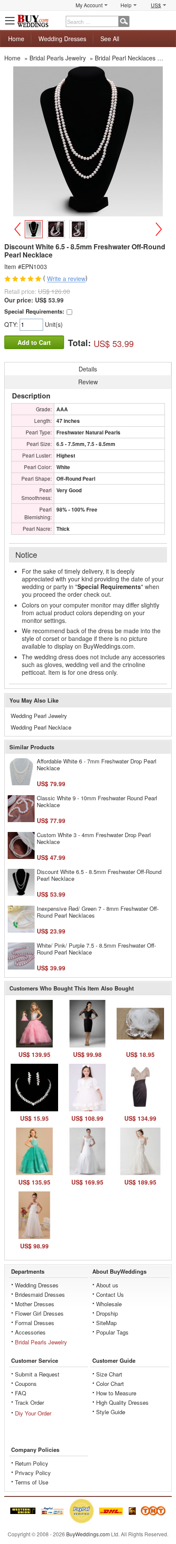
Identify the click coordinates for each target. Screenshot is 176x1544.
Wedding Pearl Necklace (41, 727)
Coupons (26, 1383)
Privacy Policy (33, 1473)
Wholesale (109, 1304)
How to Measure (116, 1393)
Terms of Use (31, 1482)
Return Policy (31, 1463)
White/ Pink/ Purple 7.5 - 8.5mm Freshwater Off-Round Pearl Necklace (96, 948)
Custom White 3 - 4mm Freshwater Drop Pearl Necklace (94, 838)
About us (107, 1285)
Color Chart (110, 1383)
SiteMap (106, 1323)
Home (16, 38)
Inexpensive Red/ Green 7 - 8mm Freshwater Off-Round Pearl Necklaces (97, 911)
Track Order (29, 1402)
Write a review (66, 279)
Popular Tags (112, 1332)
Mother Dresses (34, 1304)
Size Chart (109, 1374)
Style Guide (110, 1412)
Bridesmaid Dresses (40, 1294)
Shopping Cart (166, 20)
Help (126, 5)
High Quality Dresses (122, 1402)
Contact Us (110, 1294)
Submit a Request (37, 1374)
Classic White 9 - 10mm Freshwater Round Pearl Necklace (97, 801)
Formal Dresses (34, 1323)
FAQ (20, 1393)
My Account (89, 5)
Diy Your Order (33, 1413)
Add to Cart (34, 342)
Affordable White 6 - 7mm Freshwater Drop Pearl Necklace (96, 764)
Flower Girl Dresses (39, 1313)
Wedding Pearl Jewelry (39, 716)
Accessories (30, 1332)
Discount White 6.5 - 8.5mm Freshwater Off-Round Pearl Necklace (99, 875)
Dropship (107, 1313)
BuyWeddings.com (88, 1534)
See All (109, 38)
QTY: (12, 324)
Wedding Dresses (62, 38)
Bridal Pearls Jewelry (41, 1342)
